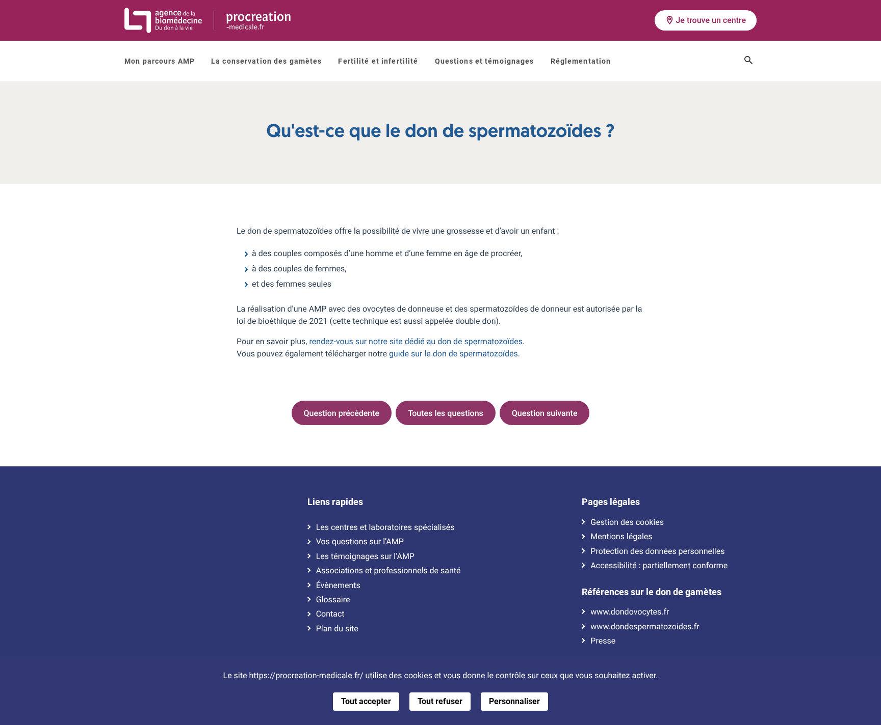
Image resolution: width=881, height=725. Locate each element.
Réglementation (581, 61)
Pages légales (611, 502)
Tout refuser (440, 701)
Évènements (338, 585)
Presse (602, 641)
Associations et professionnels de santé (388, 570)
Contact (330, 614)
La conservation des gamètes (266, 61)
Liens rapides (335, 502)
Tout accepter (366, 701)
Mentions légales (621, 536)
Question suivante (545, 413)
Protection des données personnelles (657, 551)
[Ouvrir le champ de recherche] (748, 61)
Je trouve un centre (711, 20)
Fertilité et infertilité (378, 61)
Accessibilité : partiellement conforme (659, 565)
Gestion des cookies (627, 522)
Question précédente (342, 413)
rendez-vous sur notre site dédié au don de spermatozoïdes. (417, 341)
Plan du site (337, 628)
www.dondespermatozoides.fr (644, 626)
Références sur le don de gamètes (651, 592)
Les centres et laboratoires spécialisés (385, 527)
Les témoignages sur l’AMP (365, 556)
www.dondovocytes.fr (629, 612)
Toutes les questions (445, 413)
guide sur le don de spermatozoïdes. (454, 353)
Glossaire (333, 599)
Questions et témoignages (484, 61)
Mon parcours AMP (159, 61)
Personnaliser (514, 701)
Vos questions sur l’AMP (360, 541)
